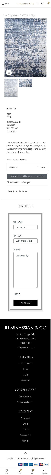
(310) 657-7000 (25, 343)
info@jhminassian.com (25, 347)
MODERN (25, 15)
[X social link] (16, 191)
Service (25, 374)
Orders (25, 423)
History (25, 369)
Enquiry (16, 249)
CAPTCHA (16, 294)
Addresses (25, 429)
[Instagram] (25, 453)
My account (25, 418)
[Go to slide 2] (26, 74)
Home (5, 15)
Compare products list (25, 402)
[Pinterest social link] (19, 191)
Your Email (17, 235)
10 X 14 (32, 15)
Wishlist (25, 440)
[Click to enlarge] (9, 72)
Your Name (17, 222)
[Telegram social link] (26, 191)
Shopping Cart (25, 435)
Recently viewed (25, 396)
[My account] (42, 3)
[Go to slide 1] (24, 74)
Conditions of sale (25, 363)
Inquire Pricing (9, 115)
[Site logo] (25, 3)
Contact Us (25, 380)
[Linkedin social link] (22, 191)
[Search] (37, 3)
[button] (6, 47)
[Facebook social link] (13, 191)
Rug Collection (14, 15)
